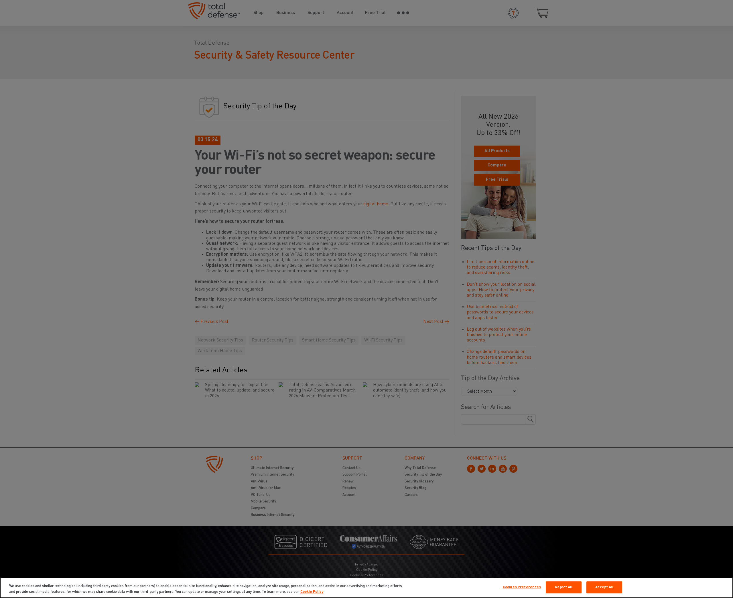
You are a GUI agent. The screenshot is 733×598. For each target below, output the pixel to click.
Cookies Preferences (522, 587)
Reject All (563, 587)
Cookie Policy (311, 592)
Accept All (604, 587)
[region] (366, 588)
